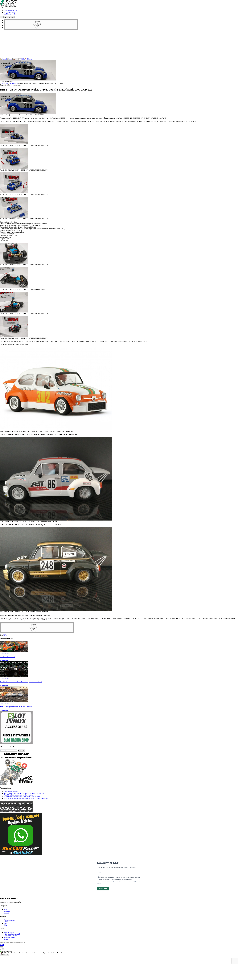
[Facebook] (1, 945)
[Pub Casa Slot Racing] (16, 812)
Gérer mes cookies (9, 937)
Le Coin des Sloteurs (10, 12)
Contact (6, 939)
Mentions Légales (9, 932)
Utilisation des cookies (10, 936)
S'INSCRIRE (103, 888)
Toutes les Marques (9, 920)
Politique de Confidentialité (12, 934)
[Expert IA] (0, 949)
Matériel (6, 913)
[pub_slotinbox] (16, 743)
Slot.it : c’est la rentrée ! (11, 791)
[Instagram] (3, 945)
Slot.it (5, 923)
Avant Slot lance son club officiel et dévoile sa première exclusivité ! (24, 793)
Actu (5, 909)
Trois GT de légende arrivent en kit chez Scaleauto (18, 795)
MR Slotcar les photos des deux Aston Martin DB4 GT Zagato (22, 796)
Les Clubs (7, 911)
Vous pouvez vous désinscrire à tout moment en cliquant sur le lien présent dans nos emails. (118, 882)
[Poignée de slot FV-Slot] (16, 784)
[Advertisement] (119, 45)
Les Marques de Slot (10, 14)
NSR (5, 925)
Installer (3, 954)
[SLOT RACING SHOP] (41, 30)
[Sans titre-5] (21, 854)
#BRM (5, 635)
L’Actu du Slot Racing (10, 10)
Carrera (6, 921)
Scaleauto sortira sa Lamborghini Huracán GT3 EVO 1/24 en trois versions (26, 798)
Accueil (2, 83)
